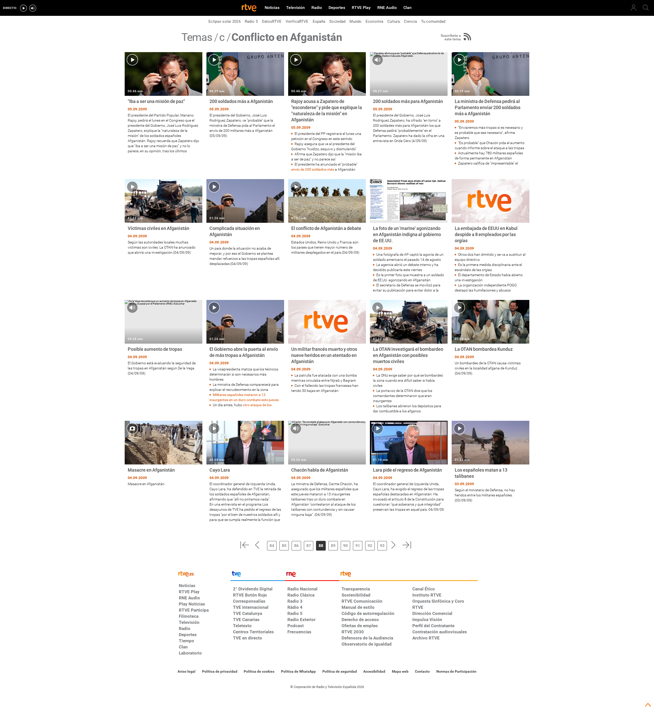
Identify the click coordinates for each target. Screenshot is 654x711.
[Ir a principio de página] (647, 704)
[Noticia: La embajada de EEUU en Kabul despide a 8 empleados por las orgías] (490, 236)
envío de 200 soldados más (312, 169)
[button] (244, 545)
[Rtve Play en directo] (23, 8)
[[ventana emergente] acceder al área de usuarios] (633, 7)
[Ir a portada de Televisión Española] (257, 575)
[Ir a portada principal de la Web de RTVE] (203, 573)
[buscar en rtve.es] (645, 7)
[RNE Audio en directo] (33, 8)
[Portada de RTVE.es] (249, 8)
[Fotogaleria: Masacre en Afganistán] (163, 453)
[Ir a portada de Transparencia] (408, 575)
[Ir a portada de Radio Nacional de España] (312, 575)
